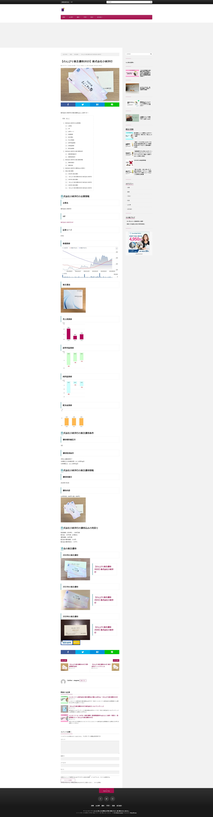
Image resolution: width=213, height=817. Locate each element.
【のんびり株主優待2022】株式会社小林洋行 (78, 176)
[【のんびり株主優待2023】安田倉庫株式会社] (64, 667)
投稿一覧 (82, 680)
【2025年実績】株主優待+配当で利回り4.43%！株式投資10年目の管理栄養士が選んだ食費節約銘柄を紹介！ (145, 73)
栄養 (63, 17)
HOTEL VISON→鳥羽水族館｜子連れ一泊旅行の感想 (145, 88)
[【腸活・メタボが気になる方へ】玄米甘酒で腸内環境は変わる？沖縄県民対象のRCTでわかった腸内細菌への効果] (129, 145)
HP (67, 128)
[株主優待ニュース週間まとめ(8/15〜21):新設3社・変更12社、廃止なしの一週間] (129, 136)
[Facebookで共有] (68, 104)
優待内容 (69, 165)
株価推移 (69, 134)
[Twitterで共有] (82, 104)
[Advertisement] (106, 35)
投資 (92, 17)
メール (63, 762)
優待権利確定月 (70, 154)
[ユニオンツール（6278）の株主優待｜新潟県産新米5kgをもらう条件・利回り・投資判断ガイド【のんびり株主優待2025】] (64, 718)
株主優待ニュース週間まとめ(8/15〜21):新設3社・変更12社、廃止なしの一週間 (106, 2)
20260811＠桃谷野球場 (140, 160)
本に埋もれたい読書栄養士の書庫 (135, 221)
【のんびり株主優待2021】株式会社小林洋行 (78, 182)
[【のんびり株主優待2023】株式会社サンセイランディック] (64, 709)
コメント (63, 739)
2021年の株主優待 (71, 179)
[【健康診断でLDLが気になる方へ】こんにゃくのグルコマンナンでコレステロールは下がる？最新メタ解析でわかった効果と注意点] (129, 154)
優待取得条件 (70, 157)
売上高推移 (69, 140)
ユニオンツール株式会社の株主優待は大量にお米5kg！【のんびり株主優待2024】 (93, 697)
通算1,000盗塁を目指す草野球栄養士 (136, 224)
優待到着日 (69, 162)
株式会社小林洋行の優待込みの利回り (74, 168)
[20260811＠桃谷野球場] (129, 163)
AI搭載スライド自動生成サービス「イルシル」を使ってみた (145, 118)
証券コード (69, 131)
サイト (62, 769)
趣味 (78, 17)
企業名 (68, 126)
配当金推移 (69, 148)
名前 (62, 756)
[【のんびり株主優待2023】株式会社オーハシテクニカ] (115, 667)
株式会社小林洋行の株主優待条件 (73, 151)
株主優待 (74, 65)
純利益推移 (69, 145)
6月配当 (82, 65)
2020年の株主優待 (71, 185)
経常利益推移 (70, 142)
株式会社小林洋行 (98, 65)
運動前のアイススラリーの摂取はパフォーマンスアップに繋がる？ (145, 103)
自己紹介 (99, 17)
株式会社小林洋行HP (67, 222)
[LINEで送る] (112, 104)
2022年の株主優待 (71, 173)
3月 (79, 65)
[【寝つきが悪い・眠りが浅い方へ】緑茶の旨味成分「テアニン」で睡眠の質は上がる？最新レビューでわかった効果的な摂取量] (129, 172)
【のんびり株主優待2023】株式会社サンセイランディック (86, 706)
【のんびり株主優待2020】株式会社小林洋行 (78, 188)
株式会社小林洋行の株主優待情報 (73, 159)
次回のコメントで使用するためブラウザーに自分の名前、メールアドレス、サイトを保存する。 (86, 777)
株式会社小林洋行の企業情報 (72, 123)
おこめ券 (87, 65)
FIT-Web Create (118, 812)
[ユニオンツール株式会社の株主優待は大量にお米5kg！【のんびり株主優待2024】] (64, 699)
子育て (85, 17)
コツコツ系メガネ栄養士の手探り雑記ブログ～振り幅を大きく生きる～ (111, 811)
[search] (151, 2)
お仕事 (71, 17)
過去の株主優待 (68, 171)
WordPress (133, 812)
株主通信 (69, 137)
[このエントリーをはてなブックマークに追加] (97, 104)
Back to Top (106, 791)
